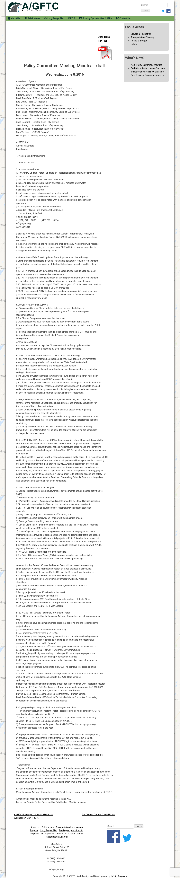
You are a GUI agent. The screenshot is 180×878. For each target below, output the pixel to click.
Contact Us (61, 833)
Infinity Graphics (119, 876)
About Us (35, 827)
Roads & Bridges (139, 40)
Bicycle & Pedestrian (141, 34)
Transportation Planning (142, 37)
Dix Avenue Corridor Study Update (98, 814)
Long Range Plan (48, 830)
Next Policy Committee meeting (146, 65)
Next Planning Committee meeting (147, 75)
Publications (47, 827)
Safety (134, 44)
